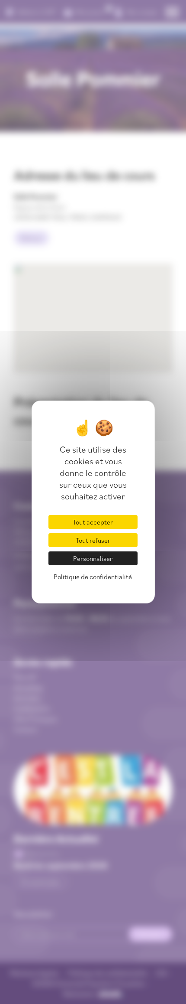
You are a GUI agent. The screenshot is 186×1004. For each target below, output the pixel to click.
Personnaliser (92, 558)
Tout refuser (93, 540)
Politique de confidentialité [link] (93, 576)
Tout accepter (93, 522)
